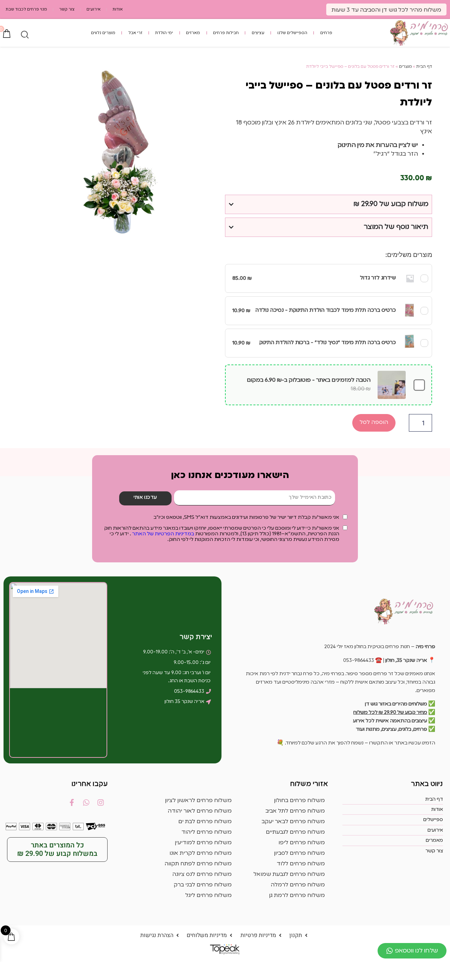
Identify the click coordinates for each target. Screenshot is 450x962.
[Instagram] (100, 802)
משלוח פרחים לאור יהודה (200, 811)
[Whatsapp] (86, 802)
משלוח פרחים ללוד (301, 864)
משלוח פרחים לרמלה (298, 885)
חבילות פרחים (226, 33)
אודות (117, 9)
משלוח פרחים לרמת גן (297, 895)
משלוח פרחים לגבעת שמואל (289, 874)
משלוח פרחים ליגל (208, 895)
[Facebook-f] (72, 802)
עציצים (258, 33)
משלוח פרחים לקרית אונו (200, 853)
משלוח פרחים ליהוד (206, 832)
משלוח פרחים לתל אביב (295, 811)
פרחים (326, 33)
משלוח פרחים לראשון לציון (198, 801)
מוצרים (405, 66)
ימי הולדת (164, 33)
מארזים (193, 33)
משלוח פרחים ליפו (301, 843)
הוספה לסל (374, 422)
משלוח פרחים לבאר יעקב (293, 822)
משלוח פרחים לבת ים (205, 822)
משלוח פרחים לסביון (299, 853)
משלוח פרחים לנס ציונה (202, 874)
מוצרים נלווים (103, 33)
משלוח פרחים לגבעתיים (295, 832)
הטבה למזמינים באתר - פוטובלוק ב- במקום (309, 384)
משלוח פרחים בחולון (299, 801)
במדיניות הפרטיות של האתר (162, 534)
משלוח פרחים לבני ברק (203, 885)
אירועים (93, 9)
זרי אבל (135, 33)
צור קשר (67, 9)
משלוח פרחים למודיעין (203, 843)
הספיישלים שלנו (292, 33)
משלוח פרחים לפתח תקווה (198, 864)
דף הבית (424, 66)
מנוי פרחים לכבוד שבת (26, 9)
